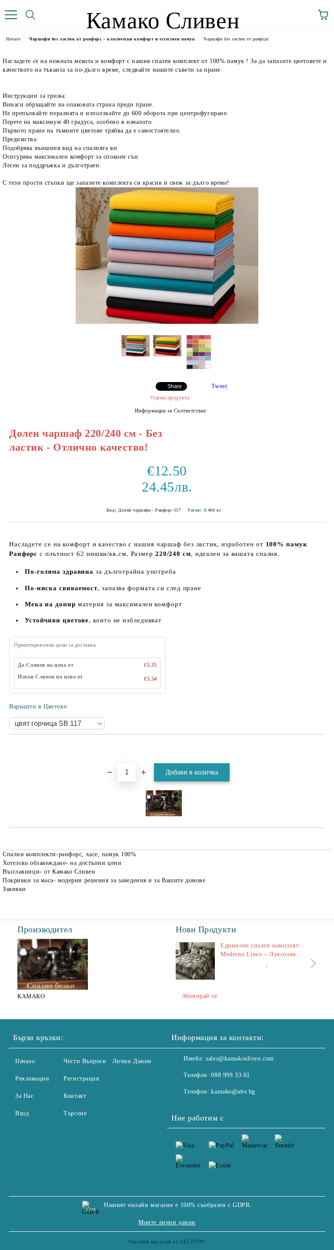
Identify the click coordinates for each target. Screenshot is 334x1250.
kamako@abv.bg (233, 1091)
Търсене (75, 1113)
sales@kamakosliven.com (240, 1058)
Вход (22, 1113)
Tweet (219, 386)
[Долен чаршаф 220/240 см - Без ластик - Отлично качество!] (167, 322)
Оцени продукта (169, 398)
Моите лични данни (167, 1222)
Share (174, 386)
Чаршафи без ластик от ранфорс (236, 39)
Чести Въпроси (84, 1061)
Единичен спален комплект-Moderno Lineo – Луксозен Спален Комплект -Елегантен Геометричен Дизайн (262, 950)
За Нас (24, 1096)
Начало (13, 39)
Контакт (74, 1096)
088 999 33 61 (230, 1075)
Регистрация (81, 1078)
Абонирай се (199, 996)
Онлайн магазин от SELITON (167, 1242)
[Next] (311, 963)
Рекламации (32, 1078)
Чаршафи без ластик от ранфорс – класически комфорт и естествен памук (112, 39)
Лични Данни (132, 1061)
